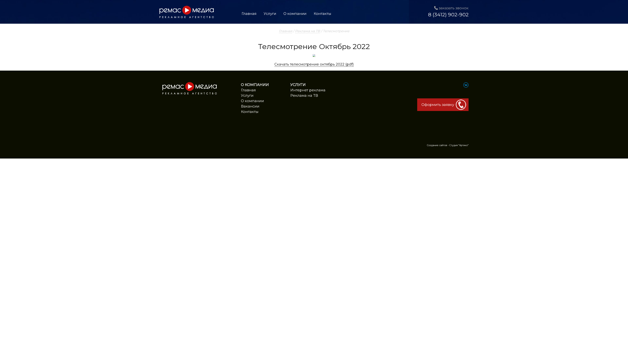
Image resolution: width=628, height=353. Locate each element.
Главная (249, 13)
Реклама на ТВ (307, 31)
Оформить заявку (437, 104)
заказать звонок (453, 8)
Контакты (322, 13)
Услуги (270, 13)
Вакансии (250, 106)
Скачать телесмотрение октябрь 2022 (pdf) (314, 64)
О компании (294, 13)
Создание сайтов (437, 145)
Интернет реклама (307, 90)
